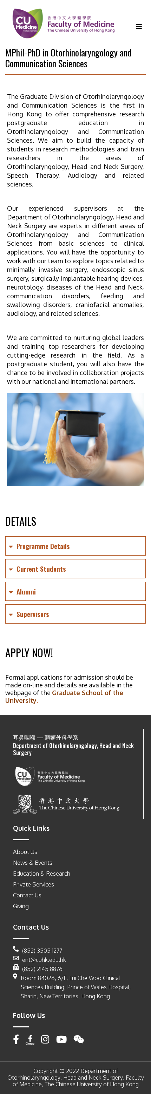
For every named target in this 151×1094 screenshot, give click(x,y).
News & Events (32, 862)
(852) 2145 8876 (42, 968)
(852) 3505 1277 (42, 950)
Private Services (33, 884)
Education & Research (41, 873)
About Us (25, 851)
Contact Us (27, 895)
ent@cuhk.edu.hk (44, 959)
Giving (21, 906)
